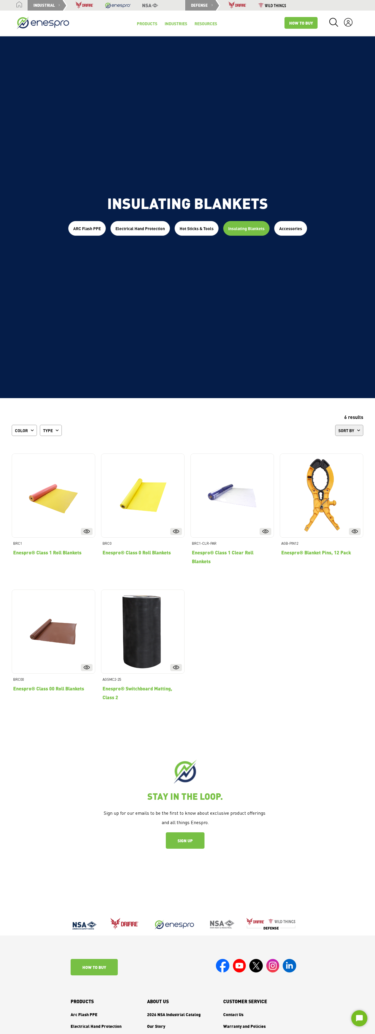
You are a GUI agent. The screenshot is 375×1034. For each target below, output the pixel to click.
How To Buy (301, 23)
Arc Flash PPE (84, 1014)
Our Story (156, 1026)
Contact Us (233, 1014)
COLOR (21, 430)
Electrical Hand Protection (140, 228)
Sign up (185, 840)
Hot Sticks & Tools (197, 228)
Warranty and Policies (244, 1026)
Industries (176, 23)
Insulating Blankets (246, 228)
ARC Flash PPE (87, 228)
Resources (206, 23)
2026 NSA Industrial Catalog (174, 1014)
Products (82, 1001)
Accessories (290, 228)
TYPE (48, 430)
